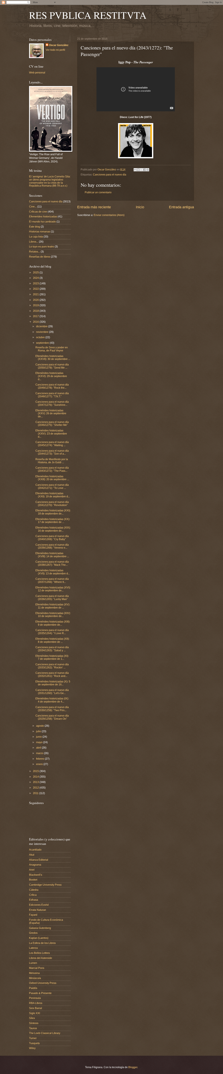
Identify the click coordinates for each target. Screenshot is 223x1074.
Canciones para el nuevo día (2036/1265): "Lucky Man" (52, 597)
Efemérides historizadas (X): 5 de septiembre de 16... (52, 683)
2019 (36, 305)
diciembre (42, 326)
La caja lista (36, 236)
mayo (39, 742)
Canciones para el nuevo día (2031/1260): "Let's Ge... (52, 692)
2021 (36, 294)
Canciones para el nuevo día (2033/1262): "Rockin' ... (52, 666)
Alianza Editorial (38, 859)
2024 (36, 277)
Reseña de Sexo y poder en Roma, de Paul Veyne (51, 349)
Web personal (37, 72)
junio (39, 736)
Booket (33, 879)
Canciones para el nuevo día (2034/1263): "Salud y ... (52, 649)
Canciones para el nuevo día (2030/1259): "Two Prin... (52, 709)
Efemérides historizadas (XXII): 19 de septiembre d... (52, 495)
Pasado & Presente (40, 993)
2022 (36, 288)
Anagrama (35, 864)
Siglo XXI (34, 1013)
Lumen (33, 963)
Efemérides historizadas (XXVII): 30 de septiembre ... (52, 358)
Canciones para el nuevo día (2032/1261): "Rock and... (52, 674)
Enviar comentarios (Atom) (109, 215)
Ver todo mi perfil (55, 49)
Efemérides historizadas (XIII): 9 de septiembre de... (52, 623)
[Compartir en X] (141, 169)
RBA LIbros (35, 1003)
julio (39, 731)
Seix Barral (35, 1008)
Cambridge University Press (45, 884)
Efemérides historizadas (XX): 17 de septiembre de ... (52, 521)
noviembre (42, 332)
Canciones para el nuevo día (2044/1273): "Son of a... (52, 452)
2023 (36, 283)
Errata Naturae (37, 909)
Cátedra (33, 889)
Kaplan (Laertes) (38, 938)
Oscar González (58, 45)
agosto (40, 725)
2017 (36, 316)
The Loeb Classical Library (44, 1033)
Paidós (33, 988)
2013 (36, 782)
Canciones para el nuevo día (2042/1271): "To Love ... (52, 486)
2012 (36, 787)
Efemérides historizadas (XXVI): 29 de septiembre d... (51, 376)
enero (39, 764)
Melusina (34, 973)
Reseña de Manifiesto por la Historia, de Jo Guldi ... (51, 461)
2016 (36, 321)
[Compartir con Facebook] (144, 169)
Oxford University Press (42, 983)
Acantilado (35, 849)
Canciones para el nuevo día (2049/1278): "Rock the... (52, 386)
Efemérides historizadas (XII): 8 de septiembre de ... (52, 640)
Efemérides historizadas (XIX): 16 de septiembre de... (53, 529)
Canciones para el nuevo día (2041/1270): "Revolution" (52, 503)
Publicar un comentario (98, 192)
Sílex (32, 1018)
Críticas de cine (38, 211)
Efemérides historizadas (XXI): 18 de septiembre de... (53, 512)
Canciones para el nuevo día (109, 174)
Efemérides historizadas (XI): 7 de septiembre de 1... (52, 657)
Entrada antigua (181, 207)
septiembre (43, 342)
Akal (31, 854)
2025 (36, 272)
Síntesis (33, 1023)
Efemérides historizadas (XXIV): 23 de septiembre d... (51, 433)
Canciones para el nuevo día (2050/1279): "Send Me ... (52, 366)
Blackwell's (35, 874)
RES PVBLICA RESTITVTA (87, 15)
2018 (36, 310)
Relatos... (34, 251)
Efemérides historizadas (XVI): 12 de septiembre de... (53, 589)
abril (39, 747)
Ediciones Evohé (39, 904)
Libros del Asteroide (40, 958)
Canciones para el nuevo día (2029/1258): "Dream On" (52, 717)
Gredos (33, 933)
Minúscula (35, 978)
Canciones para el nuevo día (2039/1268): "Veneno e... (52, 546)
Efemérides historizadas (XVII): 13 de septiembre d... (52, 572)
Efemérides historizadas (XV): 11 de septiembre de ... (52, 606)
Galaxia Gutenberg (40, 928)
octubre (40, 337)
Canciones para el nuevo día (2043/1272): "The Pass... (52, 469)
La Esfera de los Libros (42, 943)
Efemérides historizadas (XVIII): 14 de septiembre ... (52, 555)
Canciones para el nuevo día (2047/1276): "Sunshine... (52, 403)
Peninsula (35, 998)
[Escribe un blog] (138, 169)
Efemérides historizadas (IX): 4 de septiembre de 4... (52, 700)
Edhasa (33, 899)
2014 (36, 776)
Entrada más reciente (94, 207)
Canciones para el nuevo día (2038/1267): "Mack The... (52, 563)
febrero (40, 758)
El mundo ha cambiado (42, 221)
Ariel (31, 869)
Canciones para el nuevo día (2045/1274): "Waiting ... (52, 444)
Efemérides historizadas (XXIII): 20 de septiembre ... (52, 478)
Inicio (140, 207)
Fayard (33, 914)
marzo (40, 753)
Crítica (33, 894)
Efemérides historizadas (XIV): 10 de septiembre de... (53, 615)
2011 (36, 793)
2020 (36, 300)
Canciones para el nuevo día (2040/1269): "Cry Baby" (52, 538)
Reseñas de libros (39, 256)
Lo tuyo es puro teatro (41, 246)
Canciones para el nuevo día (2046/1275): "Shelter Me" (52, 423)
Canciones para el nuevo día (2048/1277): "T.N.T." (52, 395)
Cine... (33, 206)
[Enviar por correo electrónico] (135, 169)
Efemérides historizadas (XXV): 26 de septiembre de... (50, 413)
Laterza (33, 948)
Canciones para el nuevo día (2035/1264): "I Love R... (52, 632)
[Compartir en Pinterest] (147, 169)
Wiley (32, 1048)
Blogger (132, 1067)
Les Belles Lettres (39, 953)
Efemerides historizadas (43, 216)
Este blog (34, 226)
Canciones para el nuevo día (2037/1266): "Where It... (52, 580)
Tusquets (34, 1043)
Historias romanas (39, 231)
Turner (33, 1038)
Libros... (33, 241)
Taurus (33, 1028)
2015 (36, 771)
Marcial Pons (36, 968)
